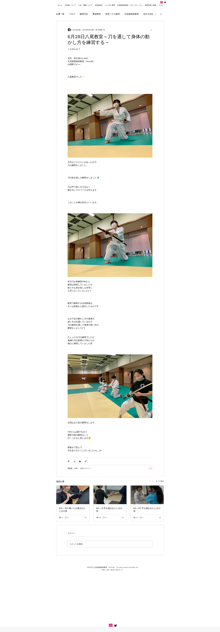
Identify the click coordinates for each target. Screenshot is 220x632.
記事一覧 (60, 14)
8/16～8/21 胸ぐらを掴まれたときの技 (72, 509)
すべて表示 (160, 481)
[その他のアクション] (151, 29)
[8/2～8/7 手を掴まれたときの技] (147, 495)
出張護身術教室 (131, 14)
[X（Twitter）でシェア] (74, 461)
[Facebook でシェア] (69, 461)
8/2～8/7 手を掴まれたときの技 (146, 509)
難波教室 (97, 14)
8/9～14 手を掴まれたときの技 (109, 509)
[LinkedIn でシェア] (80, 461)
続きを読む (148, 14)
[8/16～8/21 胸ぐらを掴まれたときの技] (72, 495)
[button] (85, 5)
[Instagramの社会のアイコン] (161, 2)
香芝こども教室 (112, 14)
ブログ (72, 14)
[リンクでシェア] (85, 461)
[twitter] (165, 2)
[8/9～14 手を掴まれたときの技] (110, 495)
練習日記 (84, 14)
